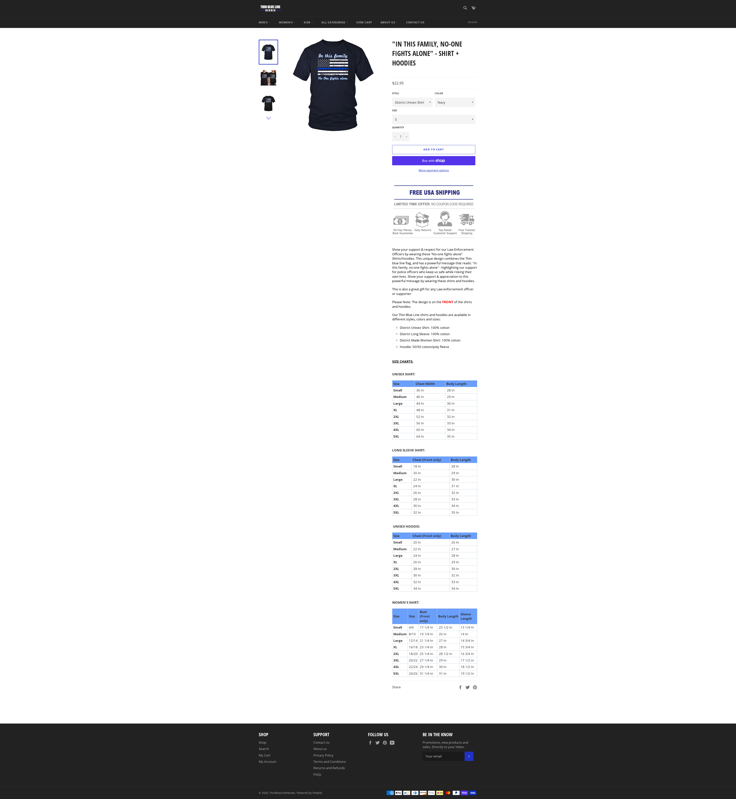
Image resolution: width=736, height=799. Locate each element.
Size (394, 110)
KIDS (307, 22)
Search (264, 749)
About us (320, 749)
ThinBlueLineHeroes (282, 793)
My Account (267, 761)
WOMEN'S (286, 22)
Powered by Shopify (309, 793)
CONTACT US (415, 22)
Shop (262, 742)
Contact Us (321, 742)
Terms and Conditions (329, 761)
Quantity (398, 127)
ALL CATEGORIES (333, 22)
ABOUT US (388, 22)
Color (439, 93)
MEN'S (264, 22)
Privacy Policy (323, 755)
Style (395, 93)
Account (472, 22)
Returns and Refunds (329, 768)
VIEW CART (364, 22)
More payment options (434, 170)
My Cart (264, 755)
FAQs (317, 774)
